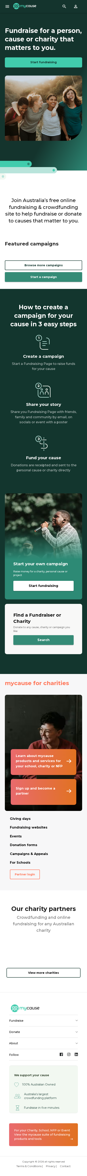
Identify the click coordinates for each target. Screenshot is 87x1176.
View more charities (43, 973)
